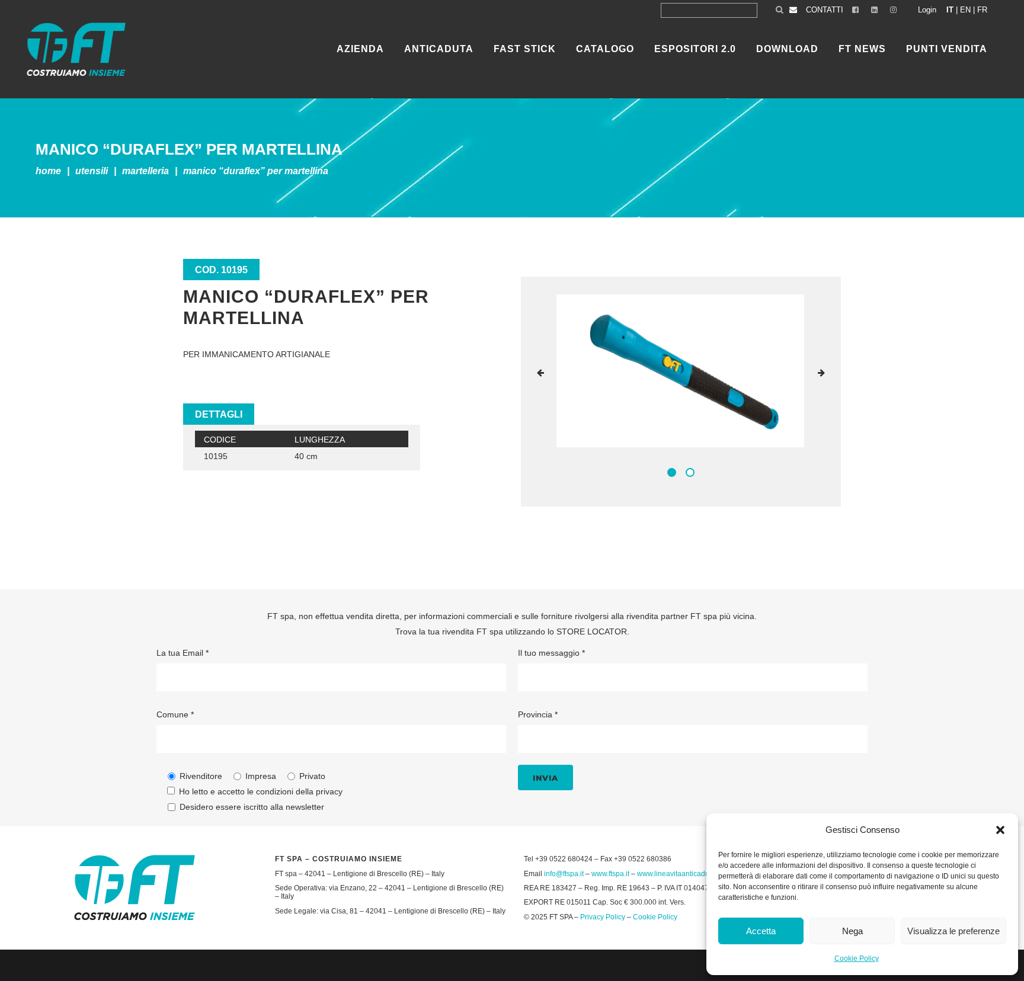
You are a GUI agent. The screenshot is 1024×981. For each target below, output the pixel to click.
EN (965, 9)
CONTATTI (824, 9)
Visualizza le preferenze (953, 931)
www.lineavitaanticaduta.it (679, 874)
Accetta (761, 931)
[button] (1000, 830)
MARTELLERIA (145, 171)
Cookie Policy (856, 958)
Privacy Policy (602, 917)
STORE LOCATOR (591, 631)
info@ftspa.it (564, 874)
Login (927, 9)
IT (949, 9)
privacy (329, 791)
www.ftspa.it (610, 874)
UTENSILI (91, 171)
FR (982, 9)
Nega (852, 931)
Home (48, 171)
